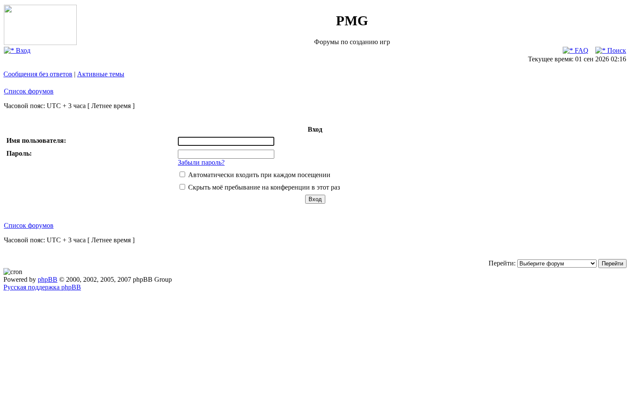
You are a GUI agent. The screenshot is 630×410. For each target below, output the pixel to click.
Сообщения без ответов (37, 74)
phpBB (47, 279)
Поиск (616, 50)
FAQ (580, 50)
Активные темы (100, 74)
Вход (22, 50)
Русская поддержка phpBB (42, 287)
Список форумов (29, 91)
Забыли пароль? (201, 162)
